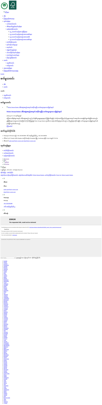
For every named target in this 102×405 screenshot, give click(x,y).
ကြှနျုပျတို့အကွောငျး (9, 18)
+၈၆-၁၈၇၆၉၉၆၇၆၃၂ (9, 206)
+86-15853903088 (8, 203)
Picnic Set (58, 175)
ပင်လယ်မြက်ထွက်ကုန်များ (13, 52)
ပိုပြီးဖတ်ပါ (9, 126)
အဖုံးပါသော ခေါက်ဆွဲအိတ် (25, 175)
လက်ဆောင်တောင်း (11, 23)
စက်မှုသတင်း (10, 65)
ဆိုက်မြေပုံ (3, 172)
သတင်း (5, 60)
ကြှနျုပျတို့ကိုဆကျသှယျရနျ (11, 70)
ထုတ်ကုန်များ (7, 21)
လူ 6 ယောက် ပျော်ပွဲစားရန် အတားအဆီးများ (21, 39)
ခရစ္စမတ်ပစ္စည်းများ (12, 49)
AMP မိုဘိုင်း (10, 172)
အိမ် (5, 16)
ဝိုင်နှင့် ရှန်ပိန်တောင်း (12, 57)
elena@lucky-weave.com (30, 141)
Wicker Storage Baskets (38, 175)
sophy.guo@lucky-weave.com (16, 141)
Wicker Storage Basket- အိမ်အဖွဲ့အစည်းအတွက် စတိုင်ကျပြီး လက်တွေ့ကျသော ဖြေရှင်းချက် (34, 111)
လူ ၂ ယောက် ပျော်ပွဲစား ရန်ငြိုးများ (18, 31)
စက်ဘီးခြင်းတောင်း (12, 42)
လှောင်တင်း (9, 47)
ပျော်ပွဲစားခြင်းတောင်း (12, 29)
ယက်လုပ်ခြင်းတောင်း (50, 175)
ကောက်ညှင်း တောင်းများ (13, 55)
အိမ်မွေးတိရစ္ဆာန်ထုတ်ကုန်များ (14, 26)
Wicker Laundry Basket (67, 175)
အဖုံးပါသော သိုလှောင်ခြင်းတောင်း (9, 175)
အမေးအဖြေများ (8, 68)
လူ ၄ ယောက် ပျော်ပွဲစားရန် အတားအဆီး (20, 36)
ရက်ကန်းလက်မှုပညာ (12, 44)
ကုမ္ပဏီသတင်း (10, 63)
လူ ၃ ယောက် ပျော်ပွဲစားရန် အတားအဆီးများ (21, 34)
